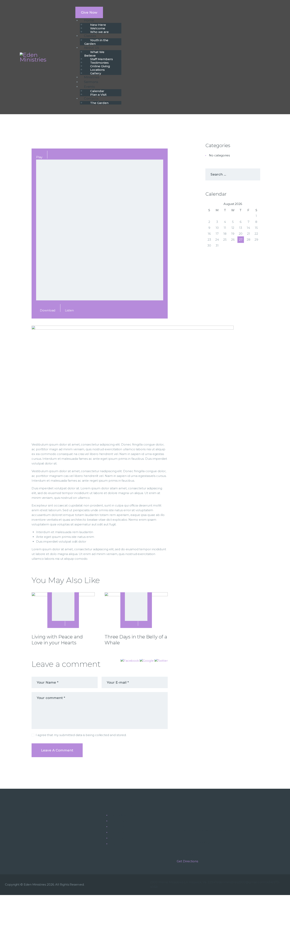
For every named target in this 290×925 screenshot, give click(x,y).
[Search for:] (232, 174)
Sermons (116, 838)
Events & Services (123, 815)
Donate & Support (123, 821)
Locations (117, 827)
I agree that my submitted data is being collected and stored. (81, 735)
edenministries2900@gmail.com (240, 882)
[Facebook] (139, 901)
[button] (130, 660)
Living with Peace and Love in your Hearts (57, 640)
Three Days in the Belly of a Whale (136, 640)
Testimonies (119, 844)
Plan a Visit (118, 832)
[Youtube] (151, 901)
